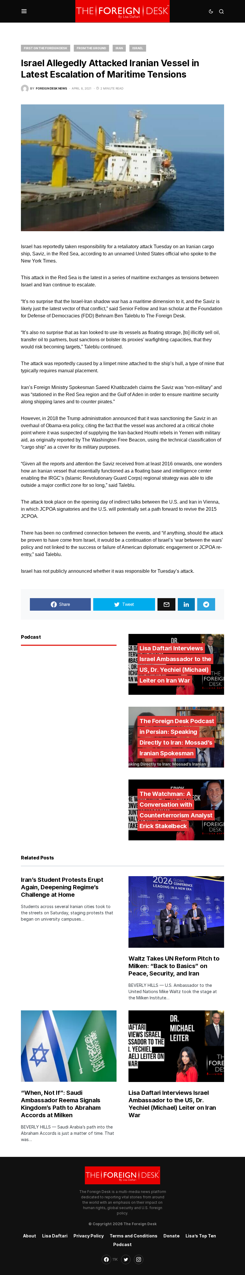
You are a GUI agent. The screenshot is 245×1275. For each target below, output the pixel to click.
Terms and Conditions (133, 1235)
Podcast (122, 1244)
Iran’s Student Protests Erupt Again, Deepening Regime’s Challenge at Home (62, 887)
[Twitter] (126, 1259)
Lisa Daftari (55, 1235)
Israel (137, 48)
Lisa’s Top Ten (201, 1235)
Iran (119, 48)
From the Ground (91, 48)
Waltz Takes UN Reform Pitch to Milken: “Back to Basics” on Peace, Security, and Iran (174, 966)
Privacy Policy (89, 1235)
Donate (171, 1235)
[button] (24, 11)
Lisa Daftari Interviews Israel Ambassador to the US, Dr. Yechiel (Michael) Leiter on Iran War (172, 1104)
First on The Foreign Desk (45, 48)
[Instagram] (138, 1259)
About (29, 1235)
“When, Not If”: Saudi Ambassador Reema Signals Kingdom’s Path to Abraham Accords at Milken (61, 1104)
